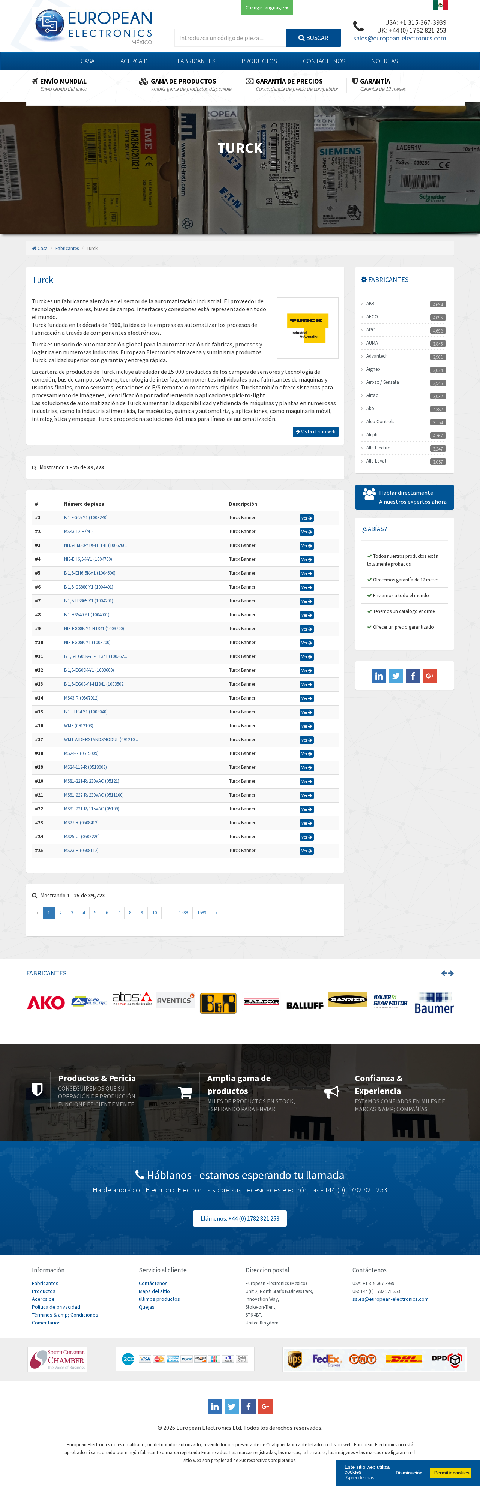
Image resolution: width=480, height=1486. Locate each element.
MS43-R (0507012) (81, 698)
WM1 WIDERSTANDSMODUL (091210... (101, 739)
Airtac (372, 395)
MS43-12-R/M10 (79, 531)
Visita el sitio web (318, 431)
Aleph (372, 434)
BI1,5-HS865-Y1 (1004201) (88, 601)
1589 (201, 912)
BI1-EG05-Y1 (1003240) (86, 517)
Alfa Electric (378, 448)
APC (370, 330)
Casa (87, 61)
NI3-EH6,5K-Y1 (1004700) (88, 559)
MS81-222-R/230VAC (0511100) (94, 795)
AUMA (372, 343)
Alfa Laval (376, 461)
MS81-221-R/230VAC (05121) (91, 781)
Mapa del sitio (154, 1291)
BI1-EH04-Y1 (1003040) (86, 712)
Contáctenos (324, 61)
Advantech (377, 356)
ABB (370, 303)
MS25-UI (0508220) (82, 836)
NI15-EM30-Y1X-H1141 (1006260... (96, 545)
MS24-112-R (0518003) (85, 767)
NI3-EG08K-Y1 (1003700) (87, 642)
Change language (265, 7)
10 (154, 912)
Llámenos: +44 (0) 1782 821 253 (240, 1218)
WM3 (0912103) (78, 725)
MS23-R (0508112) (81, 850)
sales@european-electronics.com (399, 38)
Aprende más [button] (360, 1477)
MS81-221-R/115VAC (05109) (91, 809)
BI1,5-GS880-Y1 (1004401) (88, 587)
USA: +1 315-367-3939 (415, 22)
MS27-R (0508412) (81, 822)
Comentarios (46, 1322)
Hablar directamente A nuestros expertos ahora (413, 497)
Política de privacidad (56, 1306)
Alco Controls (380, 421)
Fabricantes (196, 61)
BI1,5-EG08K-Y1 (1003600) (89, 670)
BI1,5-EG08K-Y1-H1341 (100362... (95, 656)
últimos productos (159, 1299)
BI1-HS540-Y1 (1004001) (87, 614)
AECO (372, 316)
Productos (259, 61)
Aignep (373, 369)
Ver (305, 518)
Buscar (316, 37)
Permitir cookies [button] (452, 1472)
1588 (183, 912)
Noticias (384, 61)
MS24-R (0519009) (81, 753)
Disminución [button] (409, 1472)
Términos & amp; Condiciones (65, 1314)
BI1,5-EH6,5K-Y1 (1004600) (90, 573)
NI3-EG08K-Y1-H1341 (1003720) (94, 628)
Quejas (146, 1306)
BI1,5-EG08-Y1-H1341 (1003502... (95, 684)
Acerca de (136, 61)
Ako (370, 408)
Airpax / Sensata (382, 382)
